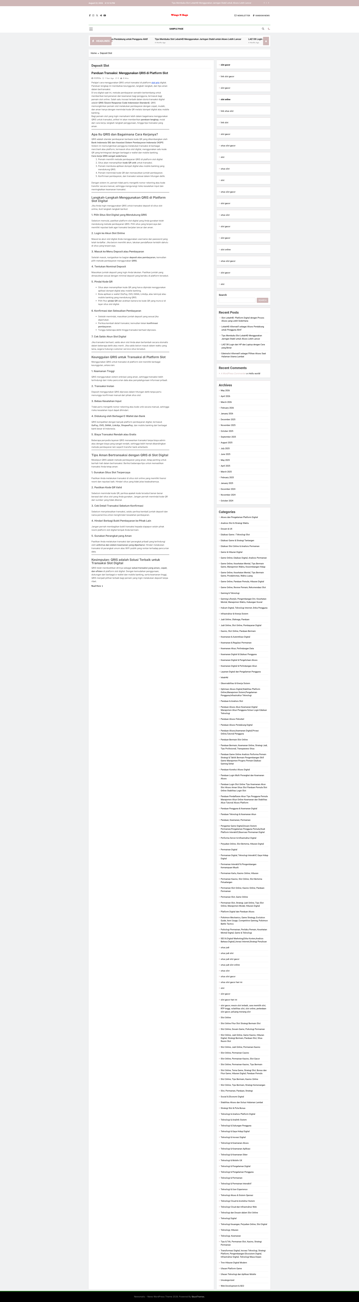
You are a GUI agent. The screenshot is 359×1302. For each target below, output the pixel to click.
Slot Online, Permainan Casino (235, 1053)
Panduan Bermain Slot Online (234, 739)
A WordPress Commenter (233, 373)
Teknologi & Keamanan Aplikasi (235, 1149)
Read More (96, 585)
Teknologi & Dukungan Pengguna (236, 1125)
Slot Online (226, 1017)
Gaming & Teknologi (230, 593)
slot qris (155, 82)
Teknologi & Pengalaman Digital (235, 1166)
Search (223, 294)
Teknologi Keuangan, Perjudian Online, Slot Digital (244, 1224)
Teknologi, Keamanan (231, 1236)
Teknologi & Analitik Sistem (234, 1120)
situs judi (225, 947)
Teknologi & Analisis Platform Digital (238, 1114)
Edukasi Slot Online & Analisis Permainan (240, 546)
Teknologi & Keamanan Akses (235, 1143)
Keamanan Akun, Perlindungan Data (237, 648)
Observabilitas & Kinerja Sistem (235, 683)
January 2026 (227, 413)
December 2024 (228, 489)
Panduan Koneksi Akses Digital (235, 769)
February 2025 (227, 477)
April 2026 (225, 396)
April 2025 (225, 466)
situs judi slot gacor (230, 959)
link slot (224, 122)
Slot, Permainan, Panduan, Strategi (237, 1091)
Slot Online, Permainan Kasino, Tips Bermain (241, 1064)
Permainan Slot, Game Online (234, 897)
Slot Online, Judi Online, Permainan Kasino (240, 1047)
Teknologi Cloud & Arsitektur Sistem (238, 1201)
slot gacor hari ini (229, 999)
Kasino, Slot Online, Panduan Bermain (238, 631)
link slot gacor (227, 76)
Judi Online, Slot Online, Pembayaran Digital (241, 625)
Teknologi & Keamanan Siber (234, 1154)
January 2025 (227, 483)
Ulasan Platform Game (231, 1268)
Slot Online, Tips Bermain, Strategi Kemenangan (243, 1085)
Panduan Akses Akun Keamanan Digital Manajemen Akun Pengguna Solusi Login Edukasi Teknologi (244, 710)
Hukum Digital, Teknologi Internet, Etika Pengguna (244, 608)
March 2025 (226, 471)
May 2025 (225, 460)
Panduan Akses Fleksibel (232, 719)
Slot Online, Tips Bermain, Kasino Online (239, 1079)
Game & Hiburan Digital (231, 552)
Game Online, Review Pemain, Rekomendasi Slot (243, 587)
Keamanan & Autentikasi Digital (235, 637)
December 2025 (228, 419)
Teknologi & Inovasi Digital (233, 1137)
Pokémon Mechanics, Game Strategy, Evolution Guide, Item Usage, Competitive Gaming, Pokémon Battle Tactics (244, 920)
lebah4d (224, 677)
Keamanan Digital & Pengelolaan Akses (239, 660)
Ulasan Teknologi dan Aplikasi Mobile (238, 1274)
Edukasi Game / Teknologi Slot (235, 534)
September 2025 (228, 437)
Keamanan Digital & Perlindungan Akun (239, 666)
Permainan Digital (229, 849)
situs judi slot (227, 953)
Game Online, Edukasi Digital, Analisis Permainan (244, 558)
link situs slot (227, 111)
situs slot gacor (228, 145)
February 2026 (227, 408)
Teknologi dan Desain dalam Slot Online (239, 1212)
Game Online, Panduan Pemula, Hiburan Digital (242, 581)
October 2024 (227, 500)
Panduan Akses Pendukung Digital (237, 725)
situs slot (225, 169)
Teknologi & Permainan (231, 1178)
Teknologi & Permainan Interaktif (236, 1183)
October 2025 (227, 431)
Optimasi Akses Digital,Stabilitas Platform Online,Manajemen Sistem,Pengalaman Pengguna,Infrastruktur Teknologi (240, 692)
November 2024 (228, 495)
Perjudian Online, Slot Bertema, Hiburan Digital (242, 844)
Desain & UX (226, 529)
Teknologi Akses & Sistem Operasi (237, 1195)
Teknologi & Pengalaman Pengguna (237, 1172)
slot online (226, 249)
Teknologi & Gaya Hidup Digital (235, 1131)
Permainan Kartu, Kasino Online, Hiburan (239, 873)
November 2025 (228, 425)
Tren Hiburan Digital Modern (234, 1262)
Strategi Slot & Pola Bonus (233, 1108)
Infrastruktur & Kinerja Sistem (234, 613)
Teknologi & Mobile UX (231, 1160)
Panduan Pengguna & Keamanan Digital (239, 808)
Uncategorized (227, 1280)
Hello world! (254, 373)
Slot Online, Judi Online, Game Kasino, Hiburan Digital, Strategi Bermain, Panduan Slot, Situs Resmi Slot (242, 1038)
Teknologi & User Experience (234, 1189)
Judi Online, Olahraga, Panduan (235, 619)
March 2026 (226, 402)
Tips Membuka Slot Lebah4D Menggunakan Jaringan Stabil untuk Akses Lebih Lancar (146, 39)
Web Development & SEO (232, 1286)
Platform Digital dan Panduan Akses (237, 911)
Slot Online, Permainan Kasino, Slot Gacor (240, 1058)
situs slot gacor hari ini (231, 982)
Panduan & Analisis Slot (232, 701)
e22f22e (97, 78)
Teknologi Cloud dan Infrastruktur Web (239, 1207)
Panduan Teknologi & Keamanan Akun (238, 814)
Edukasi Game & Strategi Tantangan (237, 540)
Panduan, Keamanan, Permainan (235, 820)
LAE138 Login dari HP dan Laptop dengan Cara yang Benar (224, 3)
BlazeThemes (198, 1296)
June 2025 (225, 454)
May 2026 (225, 390)
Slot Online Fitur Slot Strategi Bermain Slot (241, 1023)
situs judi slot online (230, 965)
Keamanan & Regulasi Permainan (236, 642)
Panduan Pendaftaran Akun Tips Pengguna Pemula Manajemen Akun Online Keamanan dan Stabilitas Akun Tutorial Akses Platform (244, 799)
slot (222, 157)
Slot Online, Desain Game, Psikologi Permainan (243, 1029)
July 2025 (225, 448)
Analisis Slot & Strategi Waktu (235, 523)
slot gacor (225, 88)
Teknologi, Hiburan (229, 1230)
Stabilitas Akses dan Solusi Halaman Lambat (242, 1102)
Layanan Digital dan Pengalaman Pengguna (241, 671)
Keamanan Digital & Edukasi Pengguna (239, 654)
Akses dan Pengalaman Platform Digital (239, 517)
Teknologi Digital (229, 1218)
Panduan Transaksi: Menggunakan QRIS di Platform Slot (129, 73)
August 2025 (226, 442)
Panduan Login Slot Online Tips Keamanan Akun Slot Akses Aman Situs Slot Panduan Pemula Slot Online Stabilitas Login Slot (244, 787)
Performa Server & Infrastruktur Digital (238, 838)
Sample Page (176, 29)
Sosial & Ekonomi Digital (232, 1096)
